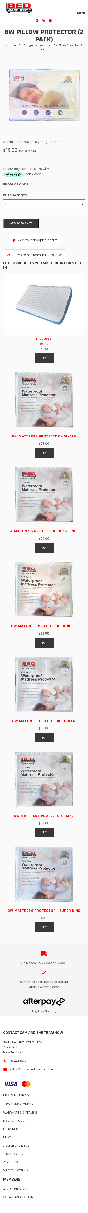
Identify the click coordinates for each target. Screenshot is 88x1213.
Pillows (44, 338)
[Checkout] (51, 21)
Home (12, 45)
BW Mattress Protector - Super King (44, 910)
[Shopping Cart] (44, 20)
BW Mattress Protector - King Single (44, 531)
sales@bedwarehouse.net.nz (31, 1069)
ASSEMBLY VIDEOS (16, 1145)
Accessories (43, 45)
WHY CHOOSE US (15, 1170)
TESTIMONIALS (13, 1154)
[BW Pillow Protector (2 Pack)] (44, 136)
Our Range (25, 45)
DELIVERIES (10, 1129)
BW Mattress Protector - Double (44, 626)
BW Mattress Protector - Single (44, 436)
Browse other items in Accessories (37, 255)
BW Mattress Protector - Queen (44, 721)
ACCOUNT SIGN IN (16, 1189)
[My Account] (37, 21)
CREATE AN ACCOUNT (19, 1197)
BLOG (7, 1137)
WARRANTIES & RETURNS (20, 1112)
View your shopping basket (38, 240)
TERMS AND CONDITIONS (20, 1104)
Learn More (33, 174)
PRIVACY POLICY (15, 1120)
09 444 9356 (18, 1061)
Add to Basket (21, 223)
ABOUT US (10, 1162)
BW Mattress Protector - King (44, 815)
